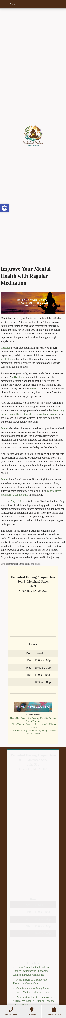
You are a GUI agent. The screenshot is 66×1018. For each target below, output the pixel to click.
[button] (4, 208)
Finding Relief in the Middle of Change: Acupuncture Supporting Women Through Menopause (31, 971)
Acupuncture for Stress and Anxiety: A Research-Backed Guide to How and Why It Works (34, 1001)
